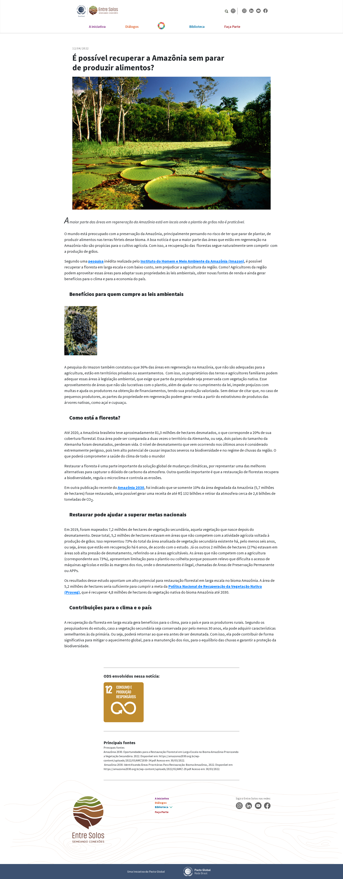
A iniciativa (97, 26)
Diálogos (132, 26)
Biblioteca (197, 26)
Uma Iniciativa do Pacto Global (146, 871)
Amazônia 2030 (131, 487)
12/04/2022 (80, 48)
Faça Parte (232, 26)
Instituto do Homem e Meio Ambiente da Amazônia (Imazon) (192, 261)
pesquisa (96, 261)
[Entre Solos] (95, 11)
